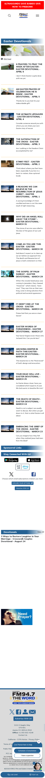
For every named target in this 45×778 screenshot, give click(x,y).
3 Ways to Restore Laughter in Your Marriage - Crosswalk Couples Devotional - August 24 (20, 539)
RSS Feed (7, 59)
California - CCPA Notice (17, 739)
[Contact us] (31, 712)
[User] (25, 713)
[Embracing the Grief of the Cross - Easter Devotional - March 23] (7, 428)
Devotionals (10, 532)
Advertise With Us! (22, 488)
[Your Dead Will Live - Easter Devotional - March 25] (7, 376)
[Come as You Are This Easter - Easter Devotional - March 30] (7, 246)
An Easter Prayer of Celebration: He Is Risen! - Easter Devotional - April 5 (28, 93)
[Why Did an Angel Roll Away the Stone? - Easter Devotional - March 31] (7, 219)
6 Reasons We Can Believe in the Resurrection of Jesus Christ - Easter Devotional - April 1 (29, 191)
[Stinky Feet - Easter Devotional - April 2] (7, 164)
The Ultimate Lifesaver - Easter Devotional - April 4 (29, 116)
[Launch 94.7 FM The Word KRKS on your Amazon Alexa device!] (22, 467)
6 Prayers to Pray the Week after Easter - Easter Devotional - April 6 (29, 68)
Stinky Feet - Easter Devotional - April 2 (28, 162)
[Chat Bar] (22, 775)
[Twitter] (11, 474)
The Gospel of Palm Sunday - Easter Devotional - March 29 (29, 274)
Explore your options (22, 483)
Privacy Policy (34, 739)
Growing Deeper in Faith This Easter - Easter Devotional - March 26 (28, 353)
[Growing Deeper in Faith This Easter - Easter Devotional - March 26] (7, 351)
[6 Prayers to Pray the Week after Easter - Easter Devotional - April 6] (7, 66)
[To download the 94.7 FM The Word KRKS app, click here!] (11, 460)
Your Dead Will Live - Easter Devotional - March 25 (28, 376)
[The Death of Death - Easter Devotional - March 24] (7, 401)
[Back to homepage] (23, 15)
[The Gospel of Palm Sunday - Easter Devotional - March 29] (7, 274)
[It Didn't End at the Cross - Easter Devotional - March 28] (7, 306)
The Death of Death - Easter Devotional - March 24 (28, 401)
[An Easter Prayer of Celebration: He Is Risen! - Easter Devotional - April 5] (7, 91)
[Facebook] (34, 474)
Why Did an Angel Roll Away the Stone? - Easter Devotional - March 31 (29, 220)
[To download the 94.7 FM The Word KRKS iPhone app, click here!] (34, 460)
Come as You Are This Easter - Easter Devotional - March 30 (29, 246)
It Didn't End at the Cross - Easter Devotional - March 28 (29, 306)
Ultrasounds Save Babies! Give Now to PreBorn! (22, 5)
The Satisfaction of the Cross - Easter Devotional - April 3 (28, 141)
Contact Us (22, 735)
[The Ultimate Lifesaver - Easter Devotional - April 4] (7, 116)
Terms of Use (8, 744)
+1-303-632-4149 (26, 733)
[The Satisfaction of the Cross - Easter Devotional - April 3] (7, 141)
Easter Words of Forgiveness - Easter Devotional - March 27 (29, 329)
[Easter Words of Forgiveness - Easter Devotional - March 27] (7, 329)
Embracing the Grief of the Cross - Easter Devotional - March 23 (29, 429)
